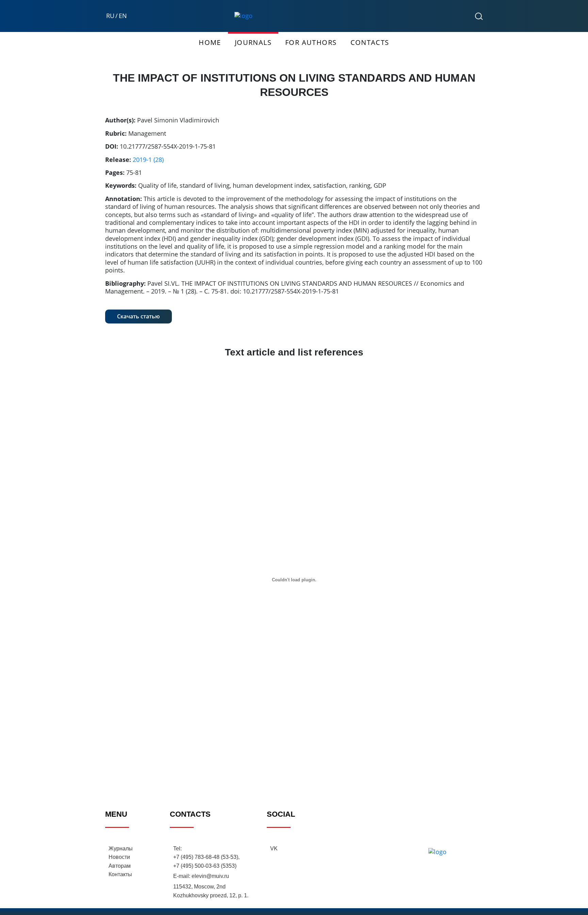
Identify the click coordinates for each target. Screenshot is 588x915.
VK (274, 848)
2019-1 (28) (148, 159)
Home (210, 42)
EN (123, 16)
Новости (119, 857)
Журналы (121, 848)
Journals (253, 42)
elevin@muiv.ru (210, 876)
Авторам (120, 866)
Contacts (369, 42)
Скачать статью (138, 316)
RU (110, 16)
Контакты (120, 874)
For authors (311, 42)
